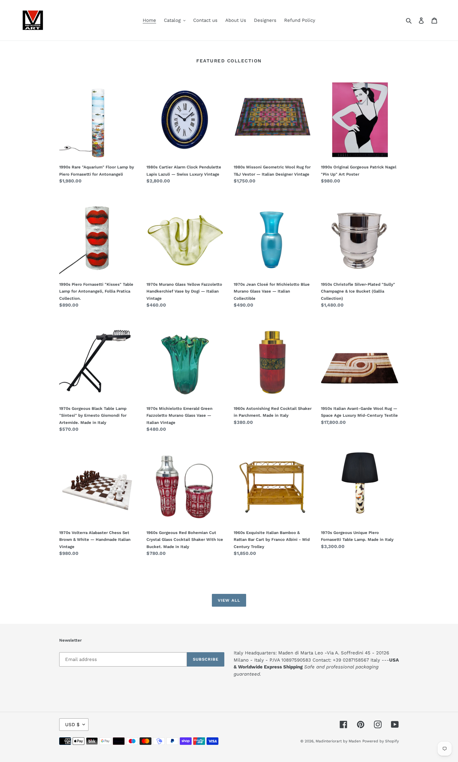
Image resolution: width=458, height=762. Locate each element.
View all (229, 600)
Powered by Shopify (380, 741)
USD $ (72, 724)
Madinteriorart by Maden (338, 741)
